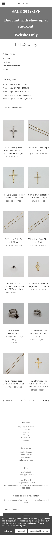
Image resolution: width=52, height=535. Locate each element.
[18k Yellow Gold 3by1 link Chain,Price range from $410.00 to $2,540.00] (38, 222)
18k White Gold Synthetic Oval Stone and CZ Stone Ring (13, 286)
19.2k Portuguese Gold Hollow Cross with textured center (38, 384)
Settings (8, 531)
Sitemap (26, 440)
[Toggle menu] (3, 3)
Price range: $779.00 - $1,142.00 (16, 91)
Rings (5, 69)
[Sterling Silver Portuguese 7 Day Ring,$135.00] (13, 314)
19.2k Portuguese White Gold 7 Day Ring (38, 334)
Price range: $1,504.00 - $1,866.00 (17, 99)
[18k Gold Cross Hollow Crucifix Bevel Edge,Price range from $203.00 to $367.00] (13, 178)
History (26, 435)
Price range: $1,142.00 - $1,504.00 (17, 95)
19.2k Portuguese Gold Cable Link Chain (13, 382)
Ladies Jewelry (26, 452)
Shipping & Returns (26, 427)
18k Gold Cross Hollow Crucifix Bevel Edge (13, 196)
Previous (8, 401)
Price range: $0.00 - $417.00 (15, 84)
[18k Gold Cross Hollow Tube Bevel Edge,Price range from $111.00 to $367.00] (38, 178)
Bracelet (6, 58)
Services (26, 432)
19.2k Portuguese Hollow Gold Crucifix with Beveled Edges (14, 151)
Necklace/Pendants (11, 66)
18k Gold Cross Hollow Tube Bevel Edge (38, 196)
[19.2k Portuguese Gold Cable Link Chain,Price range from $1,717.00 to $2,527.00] (13, 364)
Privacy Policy (21, 525)
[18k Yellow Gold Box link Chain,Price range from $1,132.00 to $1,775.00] (13, 222)
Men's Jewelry (26, 455)
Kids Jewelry (26, 457)
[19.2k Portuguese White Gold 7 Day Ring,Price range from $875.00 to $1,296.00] (38, 314)
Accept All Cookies (39, 531)
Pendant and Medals (26, 460)
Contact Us (26, 437)
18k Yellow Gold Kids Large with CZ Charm (38, 285)
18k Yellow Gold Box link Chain (13, 240)
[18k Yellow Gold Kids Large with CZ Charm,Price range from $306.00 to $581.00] (38, 266)
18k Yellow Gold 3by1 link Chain (38, 240)
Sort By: (7, 108)
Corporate (26, 429)
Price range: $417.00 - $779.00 (16, 88)
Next (45, 401)
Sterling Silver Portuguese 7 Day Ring (14, 337)
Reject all (21, 531)
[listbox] (18, 108)
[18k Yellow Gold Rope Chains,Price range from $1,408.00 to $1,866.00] (38, 130)
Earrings (6, 62)
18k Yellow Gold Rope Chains (38, 149)
